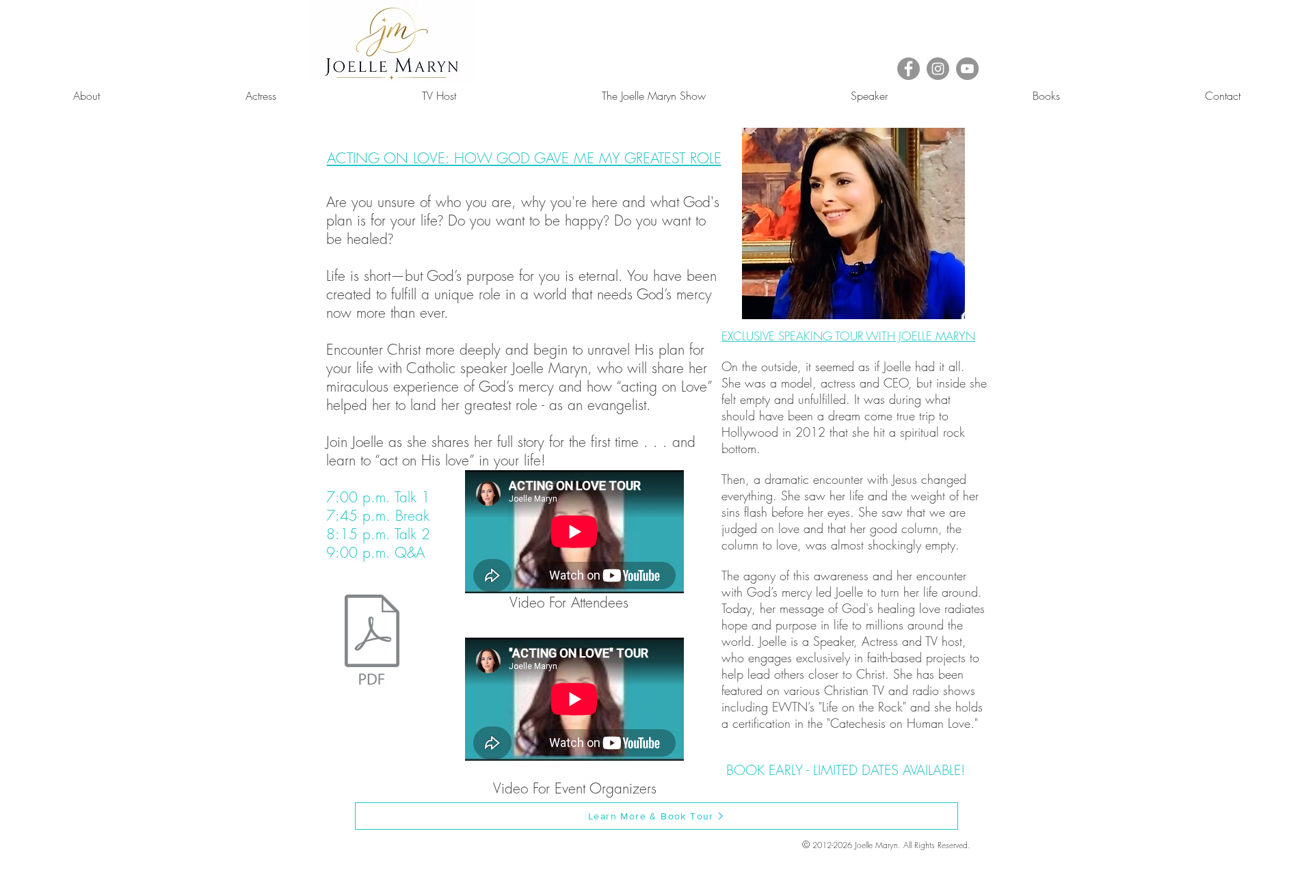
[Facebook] (908, 68)
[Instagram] (938, 68)
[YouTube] (967, 68)
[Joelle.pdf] (372, 641)
